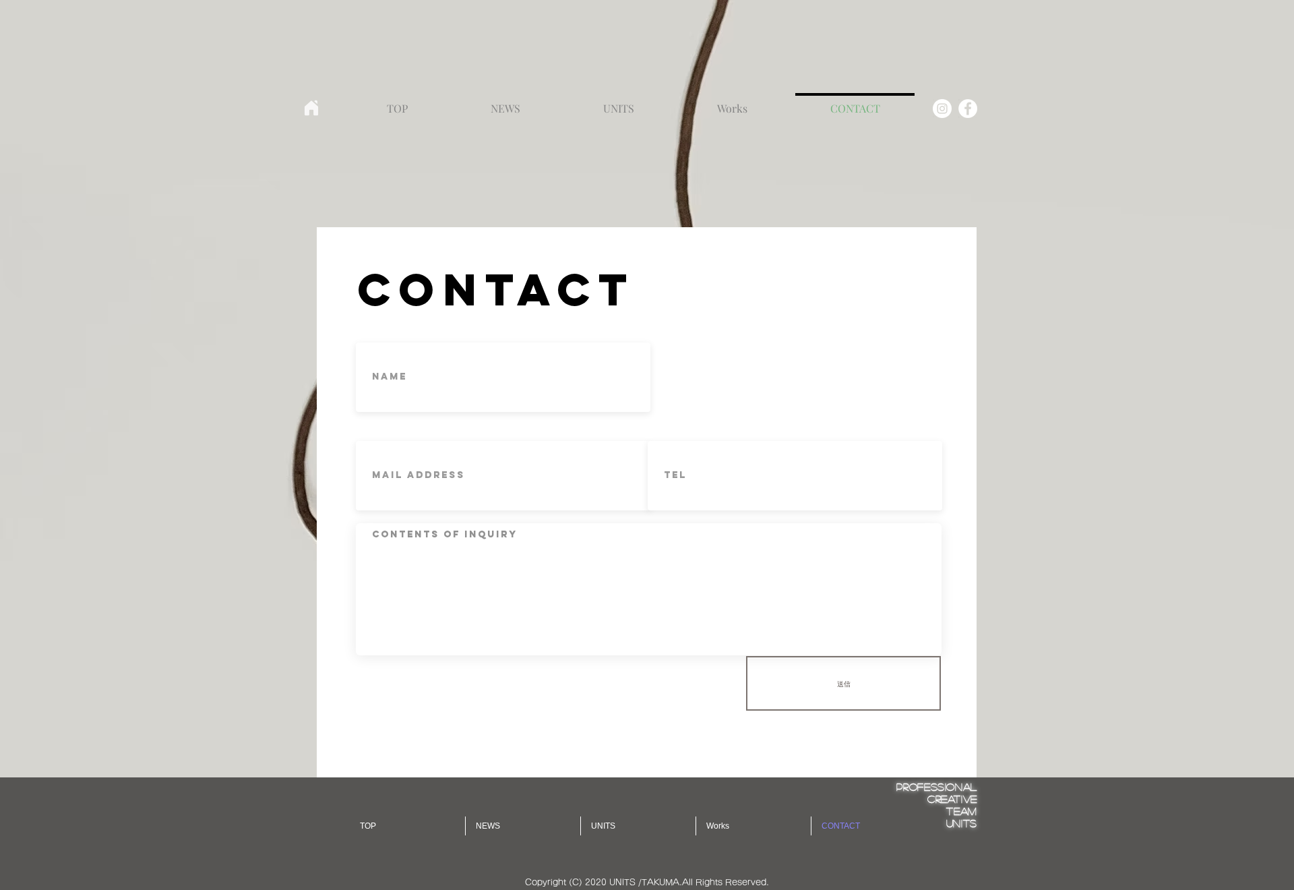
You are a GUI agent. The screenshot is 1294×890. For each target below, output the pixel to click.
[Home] (311, 108)
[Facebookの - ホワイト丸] (967, 108)
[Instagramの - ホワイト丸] (942, 108)
